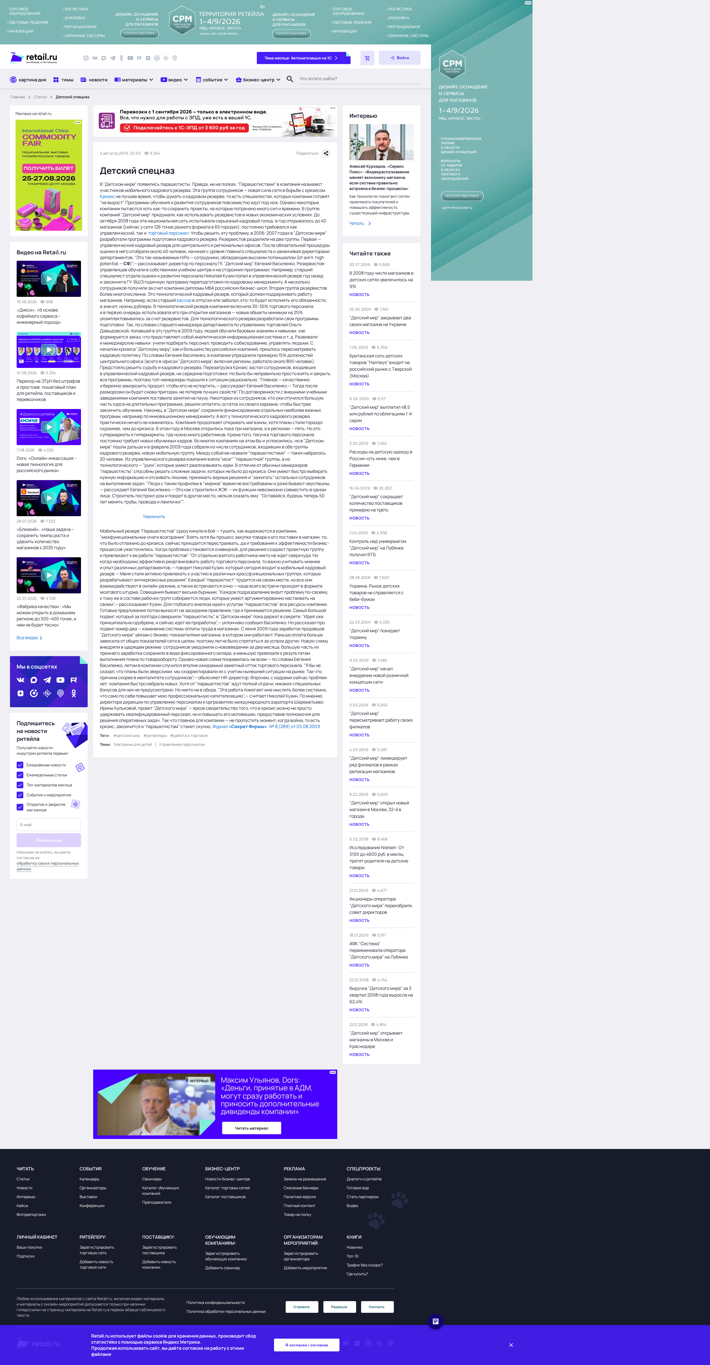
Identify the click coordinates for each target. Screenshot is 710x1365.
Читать (356, 223)
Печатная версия (300, 1196)
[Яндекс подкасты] (157, 58)
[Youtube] (130, 58)
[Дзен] (148, 58)
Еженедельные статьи (47, 774)
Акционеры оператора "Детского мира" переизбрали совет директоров (380, 905)
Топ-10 (353, 1256)
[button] (134, 79)
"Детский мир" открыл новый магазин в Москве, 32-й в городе (379, 809)
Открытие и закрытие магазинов (46, 807)
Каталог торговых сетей (227, 1187)
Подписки (26, 1256)
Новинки (354, 1247)
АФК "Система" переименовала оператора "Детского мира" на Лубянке (378, 950)
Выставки (88, 1196)
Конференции (92, 1205)
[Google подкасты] (166, 58)
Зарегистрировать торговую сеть (97, 1249)
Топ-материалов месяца (49, 784)
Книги (354, 1237)
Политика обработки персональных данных (226, 1311)
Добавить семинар (222, 1267)
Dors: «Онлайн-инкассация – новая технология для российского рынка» (47, 464)
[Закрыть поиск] (288, 84)
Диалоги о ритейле (364, 1178)
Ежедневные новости (46, 764)
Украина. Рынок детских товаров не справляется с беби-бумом (376, 592)
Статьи (40, 96)
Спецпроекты (364, 1169)
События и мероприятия (49, 794)
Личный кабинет (37, 1237)
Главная (17, 96)
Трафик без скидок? (365, 1265)
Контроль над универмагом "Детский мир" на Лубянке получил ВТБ (377, 548)
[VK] (95, 58)
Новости (24, 1187)
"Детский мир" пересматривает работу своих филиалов (381, 720)
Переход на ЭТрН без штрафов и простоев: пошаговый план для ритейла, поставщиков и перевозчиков (48, 390)
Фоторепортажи (31, 1214)
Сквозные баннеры (301, 1187)
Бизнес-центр (222, 1169)
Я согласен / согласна (306, 1345)
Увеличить (154, 516)
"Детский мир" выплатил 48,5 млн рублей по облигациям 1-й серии (380, 413)
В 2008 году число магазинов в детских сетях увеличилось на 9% (381, 279)
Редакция (339, 1306)
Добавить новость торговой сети (96, 1264)
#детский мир (126, 735)
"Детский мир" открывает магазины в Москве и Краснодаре (375, 1039)
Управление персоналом (182, 744)
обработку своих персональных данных (48, 865)
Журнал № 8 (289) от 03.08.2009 (266, 726)
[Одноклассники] (121, 58)
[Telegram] (112, 58)
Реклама (294, 1169)
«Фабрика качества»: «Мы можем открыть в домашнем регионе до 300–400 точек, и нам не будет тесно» (46, 615)
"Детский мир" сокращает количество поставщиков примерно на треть (376, 503)
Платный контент (299, 1205)
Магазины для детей (133, 744)
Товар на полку (297, 1214)
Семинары (151, 1178)
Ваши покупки (29, 1247)
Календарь (89, 1178)
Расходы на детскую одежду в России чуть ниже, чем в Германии (380, 458)
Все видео (28, 637)
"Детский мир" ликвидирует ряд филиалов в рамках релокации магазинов (378, 764)
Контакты (376, 1306)
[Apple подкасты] (175, 58)
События (91, 1169)
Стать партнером (363, 1196)
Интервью (26, 1196)
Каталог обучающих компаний (160, 1190)
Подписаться (49, 840)
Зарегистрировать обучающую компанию (226, 1256)
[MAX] (103, 58)
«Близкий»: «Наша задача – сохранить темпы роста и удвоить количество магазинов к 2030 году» (45, 538)
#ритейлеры (155, 735)
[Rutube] (139, 58)
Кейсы (22, 1205)
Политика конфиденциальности (215, 1302)
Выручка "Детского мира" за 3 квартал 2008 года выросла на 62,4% (381, 995)
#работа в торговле (189, 735)
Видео (352, 1205)
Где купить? (357, 1273)
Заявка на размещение (305, 1178)
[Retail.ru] (41, 58)
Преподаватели (156, 1202)
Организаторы (93, 1187)
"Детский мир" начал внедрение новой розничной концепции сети (379, 675)
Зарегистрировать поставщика (159, 1249)
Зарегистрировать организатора (301, 1256)
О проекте (301, 1306)
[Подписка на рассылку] (86, 58)
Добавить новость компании (159, 1264)
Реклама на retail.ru (33, 113)
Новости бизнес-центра (227, 1178)
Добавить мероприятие (305, 1267)
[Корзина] (367, 58)
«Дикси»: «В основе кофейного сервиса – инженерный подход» (39, 316)
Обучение (154, 1169)
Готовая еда (358, 1187)
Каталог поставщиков (225, 1196)
